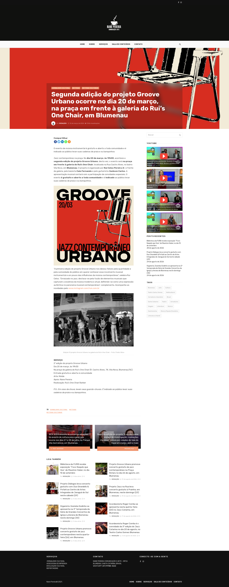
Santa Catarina (153, 301)
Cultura (167, 288)
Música (170, 306)
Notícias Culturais (90, 88)
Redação (63, 123)
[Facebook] (55, 141)
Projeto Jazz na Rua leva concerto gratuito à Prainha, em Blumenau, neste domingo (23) (124, 489)
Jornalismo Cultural (61, 88)
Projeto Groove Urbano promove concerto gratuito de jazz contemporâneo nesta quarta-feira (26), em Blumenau (75, 533)
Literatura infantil (154, 316)
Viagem (150, 306)
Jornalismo (174, 301)
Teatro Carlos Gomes (155, 292)
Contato (138, 44)
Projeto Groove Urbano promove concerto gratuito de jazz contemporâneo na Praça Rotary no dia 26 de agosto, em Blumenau (124, 470)
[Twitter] (58, 141)
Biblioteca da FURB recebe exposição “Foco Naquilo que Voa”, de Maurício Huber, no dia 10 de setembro (74, 468)
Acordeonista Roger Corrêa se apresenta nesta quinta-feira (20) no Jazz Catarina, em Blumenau (123, 508)
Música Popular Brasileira (169, 311)
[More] (69, 141)
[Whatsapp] (65, 141)
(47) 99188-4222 (109, 566)
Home (82, 44)
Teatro (164, 301)
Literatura (160, 306)
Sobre (92, 44)
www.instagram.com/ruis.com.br (83, 288)
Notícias (76, 88)
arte (160, 288)
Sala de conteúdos (121, 44)
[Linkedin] (62, 141)
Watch (164, 156)
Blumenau (151, 288)
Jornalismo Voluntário (155, 297)
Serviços (103, 44)
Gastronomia (152, 311)
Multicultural (170, 292)
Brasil (169, 297)
